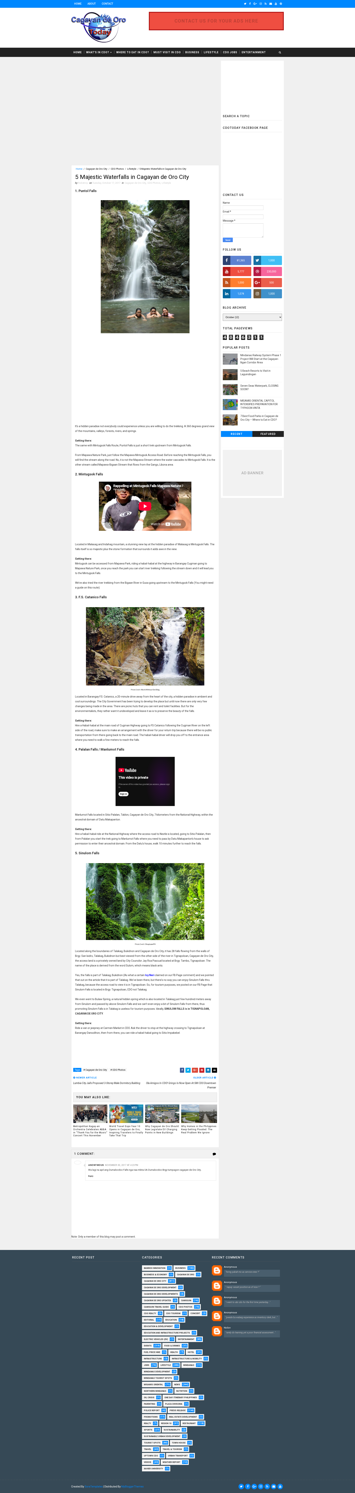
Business (192, 52)
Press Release (177, 1410)
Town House (178, 1443)
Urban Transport (178, 1456)
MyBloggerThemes (132, 1486)
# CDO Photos (117, 1069)
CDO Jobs (230, 52)
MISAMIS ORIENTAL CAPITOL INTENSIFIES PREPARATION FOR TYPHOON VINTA (259, 404)
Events (148, 1346)
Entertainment (254, 52)
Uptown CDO (151, 1456)
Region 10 (166, 1423)
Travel (147, 1449)
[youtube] (276, 3)
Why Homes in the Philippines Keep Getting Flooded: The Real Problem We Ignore (199, 1129)
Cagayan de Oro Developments (161, 1294)
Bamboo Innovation (154, 1268)
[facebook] (250, 3)
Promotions (151, 1417)
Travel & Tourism (172, 1449)
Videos (147, 1462)
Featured (268, 433)
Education (171, 1320)
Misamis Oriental (153, 1384)
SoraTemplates (94, 1486)
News (177, 1384)
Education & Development (158, 1326)
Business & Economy (155, 1274)
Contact (107, 3)
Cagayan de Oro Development (160, 1287)
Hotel (191, 1352)
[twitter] (245, 3)
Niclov (227, 1327)
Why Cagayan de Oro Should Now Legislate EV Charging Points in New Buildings (162, 1129)
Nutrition (181, 1391)
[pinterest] (281, 3)
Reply (90, 1176)
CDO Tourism (173, 1313)
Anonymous (230, 1266)
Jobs (146, 1365)
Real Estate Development (183, 1417)
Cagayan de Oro (185, 1274)
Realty (147, 1423)
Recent (237, 433)
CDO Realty (150, 1313)
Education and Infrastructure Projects (167, 1333)
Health (174, 1352)
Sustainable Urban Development (162, 1436)
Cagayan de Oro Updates (157, 1300)
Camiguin (186, 1300)
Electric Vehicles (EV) (156, 1339)
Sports (148, 1430)
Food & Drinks (172, 1346)
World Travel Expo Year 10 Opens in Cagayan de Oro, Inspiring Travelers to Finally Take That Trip (126, 1131)
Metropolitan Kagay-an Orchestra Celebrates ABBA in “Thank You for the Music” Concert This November (90, 1131)
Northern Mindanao (155, 1391)
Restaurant (189, 1423)
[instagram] (261, 3)
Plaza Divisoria (173, 1404)
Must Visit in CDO (167, 52)
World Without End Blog (150, 690)
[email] (270, 3)
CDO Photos (117, 168)
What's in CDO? (97, 52)
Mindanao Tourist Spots (158, 1378)
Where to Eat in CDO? (132, 52)
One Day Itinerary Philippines (180, 1397)
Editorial (149, 1320)
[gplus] (255, 3)
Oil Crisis (149, 1397)
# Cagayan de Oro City (95, 1069)
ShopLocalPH (150, 944)
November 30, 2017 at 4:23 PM (121, 1165)
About (91, 3)
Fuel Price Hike (152, 1352)
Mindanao (188, 1365)
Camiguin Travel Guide (156, 1307)
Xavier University (153, 1468)
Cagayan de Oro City (96, 168)
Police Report (152, 1410)
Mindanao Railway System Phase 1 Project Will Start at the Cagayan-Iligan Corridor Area (260, 359)
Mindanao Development (157, 1371)
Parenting (149, 1404)
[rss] (266, 3)
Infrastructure (153, 1359)
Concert (195, 1313)
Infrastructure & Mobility (187, 1359)
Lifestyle (211, 52)
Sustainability (172, 1430)
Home (78, 3)
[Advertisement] (102, 86)
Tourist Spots (152, 1443)
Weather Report (171, 1462)
